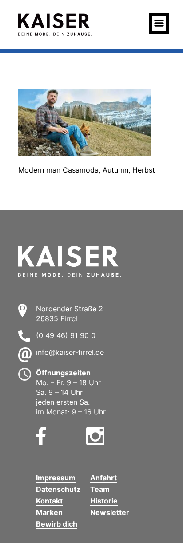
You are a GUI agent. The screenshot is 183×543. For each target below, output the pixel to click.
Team (100, 489)
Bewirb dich (56, 523)
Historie (104, 500)
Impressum (56, 477)
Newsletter (109, 512)
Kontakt (49, 500)
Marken (49, 512)
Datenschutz (58, 489)
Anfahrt (103, 477)
